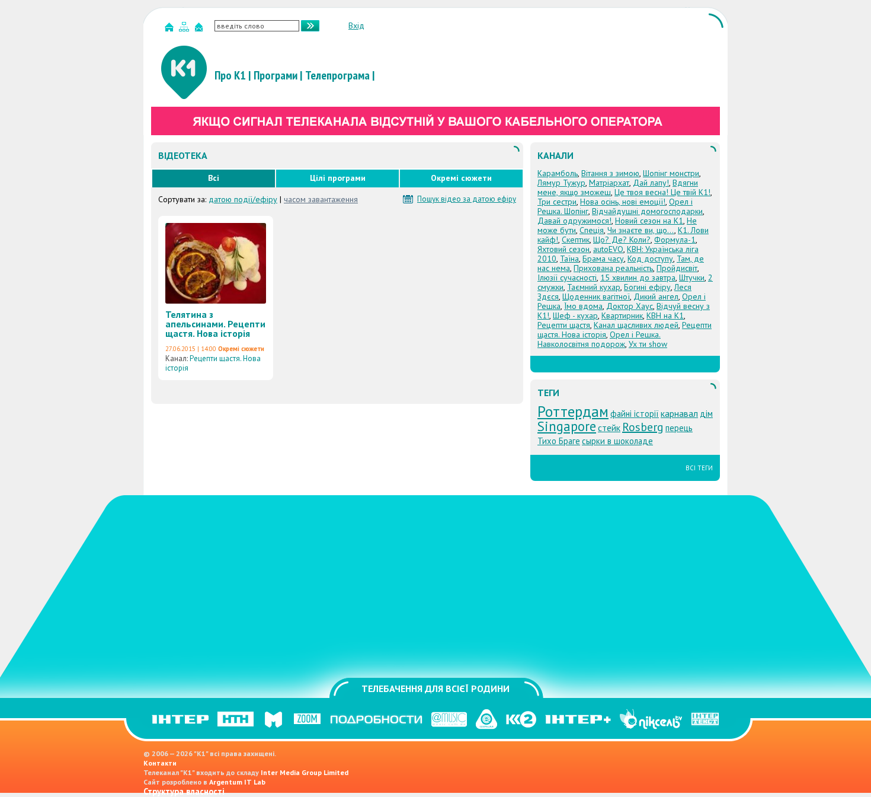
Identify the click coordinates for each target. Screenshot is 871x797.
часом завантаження (321, 199)
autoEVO (608, 249)
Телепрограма (337, 75)
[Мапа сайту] (185, 29)
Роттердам (573, 411)
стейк (609, 427)
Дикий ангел (655, 296)
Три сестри (557, 201)
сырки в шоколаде (617, 441)
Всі (213, 178)
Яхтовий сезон (563, 249)
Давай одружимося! (574, 220)
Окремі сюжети (461, 178)
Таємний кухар (593, 287)
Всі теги (699, 468)
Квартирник (622, 315)
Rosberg (643, 427)
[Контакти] (200, 29)
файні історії (634, 413)
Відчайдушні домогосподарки (647, 211)
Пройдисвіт (677, 268)
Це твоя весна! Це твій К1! (662, 192)
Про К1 (230, 75)
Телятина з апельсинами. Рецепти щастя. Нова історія (215, 323)
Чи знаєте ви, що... (640, 230)
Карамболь (557, 173)
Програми (275, 75)
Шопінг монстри (671, 173)
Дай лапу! (651, 182)
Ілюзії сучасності (567, 277)
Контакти (160, 762)
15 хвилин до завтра (637, 277)
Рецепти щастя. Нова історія (213, 363)
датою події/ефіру (243, 199)
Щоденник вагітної (596, 296)
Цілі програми (338, 178)
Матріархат (609, 182)
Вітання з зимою (610, 173)
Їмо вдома (583, 306)
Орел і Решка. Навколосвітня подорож (599, 339)
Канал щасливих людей (636, 325)
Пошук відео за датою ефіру (466, 199)
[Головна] (170, 29)
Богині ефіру (647, 287)
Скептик (576, 239)
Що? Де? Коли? (622, 239)
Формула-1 (675, 239)
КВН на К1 (665, 315)
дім (706, 413)
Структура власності (184, 791)
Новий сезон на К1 (649, 220)
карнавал (679, 413)
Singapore (566, 426)
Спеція (591, 230)
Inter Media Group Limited (304, 772)
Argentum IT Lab (237, 781)
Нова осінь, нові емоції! (622, 201)
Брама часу (603, 258)
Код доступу (650, 258)
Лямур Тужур (561, 182)
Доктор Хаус (629, 306)
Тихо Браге (558, 441)
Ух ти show (648, 344)
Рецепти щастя (563, 325)
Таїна (569, 258)
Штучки (692, 277)
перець (679, 427)
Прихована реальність (613, 268)
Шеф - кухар (575, 315)
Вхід (356, 25)
